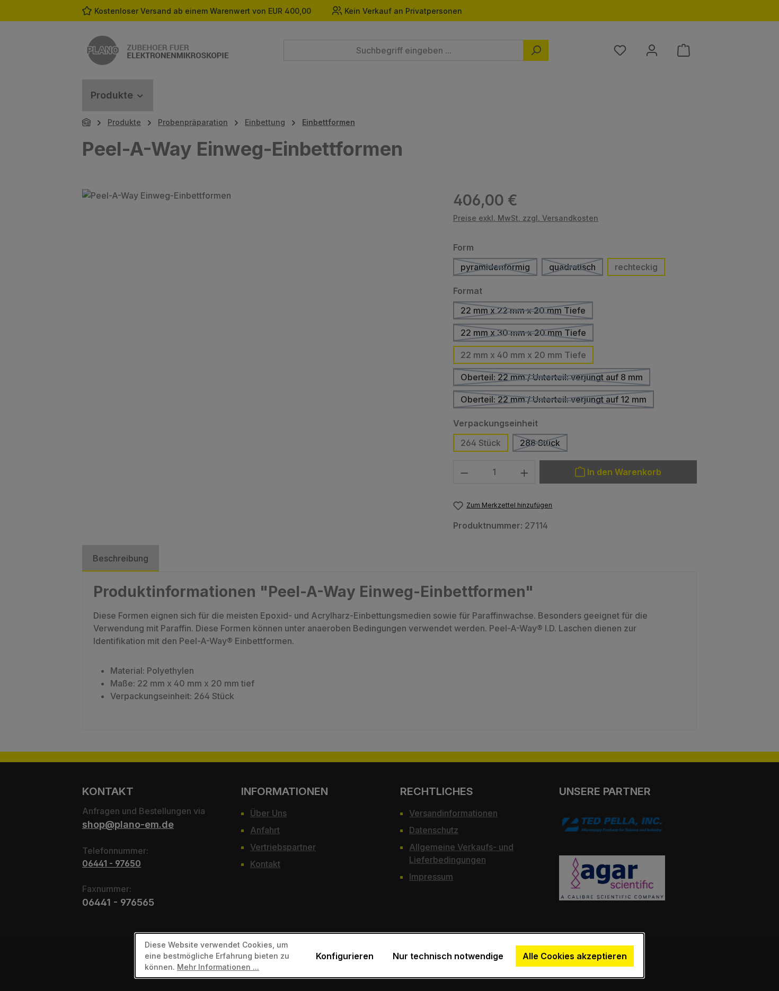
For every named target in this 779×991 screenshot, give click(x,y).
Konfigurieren (345, 956)
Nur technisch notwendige (448, 956)
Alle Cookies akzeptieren (575, 956)
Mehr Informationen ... (218, 966)
